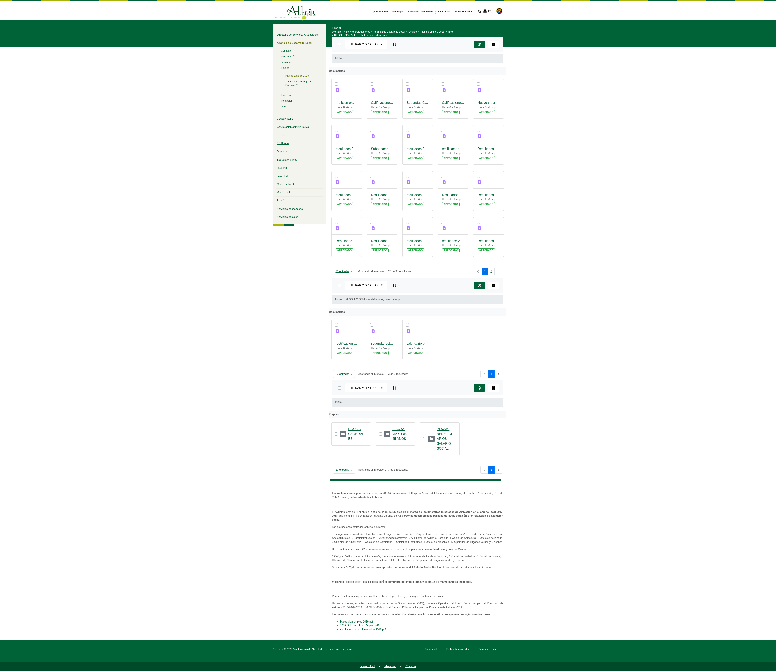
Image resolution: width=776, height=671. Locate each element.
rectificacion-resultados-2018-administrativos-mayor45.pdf (453, 149)
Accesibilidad (367, 666)
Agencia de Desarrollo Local (294, 42)
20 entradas (345, 272)
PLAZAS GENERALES (356, 433)
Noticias (285, 106)
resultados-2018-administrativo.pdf (418, 149)
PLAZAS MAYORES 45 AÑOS (400, 433)
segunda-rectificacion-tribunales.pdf (382, 343)
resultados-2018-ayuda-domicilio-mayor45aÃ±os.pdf (418, 195)
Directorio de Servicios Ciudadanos (297, 34)
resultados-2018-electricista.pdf (347, 195)
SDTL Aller (283, 143)
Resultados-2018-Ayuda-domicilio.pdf (489, 195)
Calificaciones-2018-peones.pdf (382, 102)
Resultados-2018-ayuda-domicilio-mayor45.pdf (453, 195)
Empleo (285, 68)
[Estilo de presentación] (493, 44)
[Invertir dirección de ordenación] (394, 44)
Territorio (286, 62)
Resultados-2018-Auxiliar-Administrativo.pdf (347, 241)
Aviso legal (431, 649)
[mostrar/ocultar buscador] (479, 12)
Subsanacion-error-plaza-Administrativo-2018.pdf (382, 149)
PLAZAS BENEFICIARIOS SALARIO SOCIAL (444, 438)
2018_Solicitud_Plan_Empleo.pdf (359, 625)
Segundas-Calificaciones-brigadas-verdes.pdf (418, 102)
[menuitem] (380, 11)
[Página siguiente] (498, 271)
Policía (281, 200)
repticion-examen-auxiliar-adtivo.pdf (347, 102)
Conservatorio (285, 118)
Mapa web (390, 666)
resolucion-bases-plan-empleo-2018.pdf (363, 629)
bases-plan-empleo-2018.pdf (356, 621)
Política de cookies (488, 649)
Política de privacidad (457, 649)
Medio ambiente (286, 184)
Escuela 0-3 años (287, 159)
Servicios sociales (287, 216)
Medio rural (283, 192)
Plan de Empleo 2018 (297, 75)
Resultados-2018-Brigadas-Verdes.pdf (382, 195)
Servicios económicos (290, 208)
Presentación (288, 56)
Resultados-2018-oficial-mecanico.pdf (489, 241)
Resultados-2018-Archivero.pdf (382, 241)
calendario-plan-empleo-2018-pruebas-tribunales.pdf (418, 343)
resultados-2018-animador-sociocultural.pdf (418, 241)
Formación (287, 100)
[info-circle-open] (479, 44)
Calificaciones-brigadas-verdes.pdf (453, 102)
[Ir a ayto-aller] (295, 10)
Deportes (282, 151)
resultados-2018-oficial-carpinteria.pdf (347, 149)
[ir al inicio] (760, 647)
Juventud (282, 176)
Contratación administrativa (293, 127)
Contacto (286, 50)
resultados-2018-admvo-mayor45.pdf (453, 241)
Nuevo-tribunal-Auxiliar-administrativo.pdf (489, 102)
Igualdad (282, 167)
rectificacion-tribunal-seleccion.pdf (347, 343)
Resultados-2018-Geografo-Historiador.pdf (489, 149)
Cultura (281, 135)
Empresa (286, 95)
